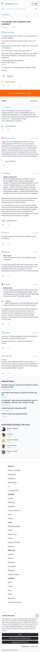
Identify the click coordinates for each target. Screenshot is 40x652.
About (10, 582)
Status (10, 594)
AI (8, 486)
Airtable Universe (13, 574)
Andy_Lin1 (7, 107)
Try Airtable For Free (14, 602)
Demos (10, 538)
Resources (11, 550)
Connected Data (13, 490)
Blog (9, 590)
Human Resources (14, 510)
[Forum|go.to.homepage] (12, 3)
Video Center (12, 534)
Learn (10, 522)
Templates (11, 570)
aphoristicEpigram (12, 428)
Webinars (11, 546)
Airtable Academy (14, 526)
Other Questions (6, 405)
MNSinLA (7, 252)
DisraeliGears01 (12, 445)
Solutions (11, 494)
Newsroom (11, 598)
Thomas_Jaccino (9, 138)
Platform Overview (14, 470)
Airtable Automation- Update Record (13, 408)
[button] (2, 4)
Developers (11, 562)
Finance (10, 518)
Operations (11, 506)
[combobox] (20, 9)
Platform (11, 466)
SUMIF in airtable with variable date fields (14, 414)
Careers (10, 586)
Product (10, 498)
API (3, 76)
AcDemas (10, 434)
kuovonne (7, 284)
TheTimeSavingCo (12, 440)
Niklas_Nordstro (9, 32)
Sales (10, 514)
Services (11, 558)
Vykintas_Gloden (12, 451)
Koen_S (6, 233)
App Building (12, 482)
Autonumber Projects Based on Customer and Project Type (19, 393)
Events (10, 530)
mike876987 (8, 356)
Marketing (11, 502)
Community (12, 566)
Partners (11, 554)
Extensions (11, 478)
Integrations (12, 474)
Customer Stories (14, 542)
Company (11, 578)
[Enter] (3, 9)
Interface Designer (7, 389)
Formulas (6, 15)
